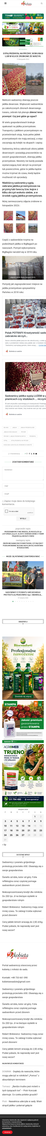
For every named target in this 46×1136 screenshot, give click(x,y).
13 (23, 825)
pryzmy (23, 432)
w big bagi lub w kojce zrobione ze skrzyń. (18, 445)
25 (11, 835)
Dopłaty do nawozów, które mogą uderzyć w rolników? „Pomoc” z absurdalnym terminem (21, 1075)
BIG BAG (6, 427)
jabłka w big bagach (10, 432)
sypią (5, 440)
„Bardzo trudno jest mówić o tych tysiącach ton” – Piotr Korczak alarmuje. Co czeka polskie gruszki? (21, 1090)
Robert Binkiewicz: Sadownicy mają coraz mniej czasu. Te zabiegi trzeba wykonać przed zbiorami (22, 911)
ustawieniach (6, 1128)
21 (29, 830)
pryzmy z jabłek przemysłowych (15, 436)
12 (17, 825)
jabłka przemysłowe (27, 427)
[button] (4, 581)
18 (11, 830)
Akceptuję (7, 1132)
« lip (4, 844)
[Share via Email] (36, 454)
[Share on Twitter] (31, 454)
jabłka (14, 427)
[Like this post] (27, 454)
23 (41, 830)
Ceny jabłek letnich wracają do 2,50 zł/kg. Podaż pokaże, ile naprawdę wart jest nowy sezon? (22, 926)
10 (5, 825)
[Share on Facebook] (29, 454)
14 (29, 825)
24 (5, 835)
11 (11, 825)
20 (23, 830)
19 (17, 830)
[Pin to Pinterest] (33, 454)
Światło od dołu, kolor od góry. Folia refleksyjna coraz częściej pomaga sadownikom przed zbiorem (19, 881)
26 (17, 835)
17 (5, 830)
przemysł (32, 436)
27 (23, 835)
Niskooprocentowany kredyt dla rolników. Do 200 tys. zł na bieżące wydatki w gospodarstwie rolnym (22, 896)
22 (35, 830)
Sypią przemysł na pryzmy (19, 440)
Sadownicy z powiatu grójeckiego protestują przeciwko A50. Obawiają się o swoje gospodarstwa (22, 866)
